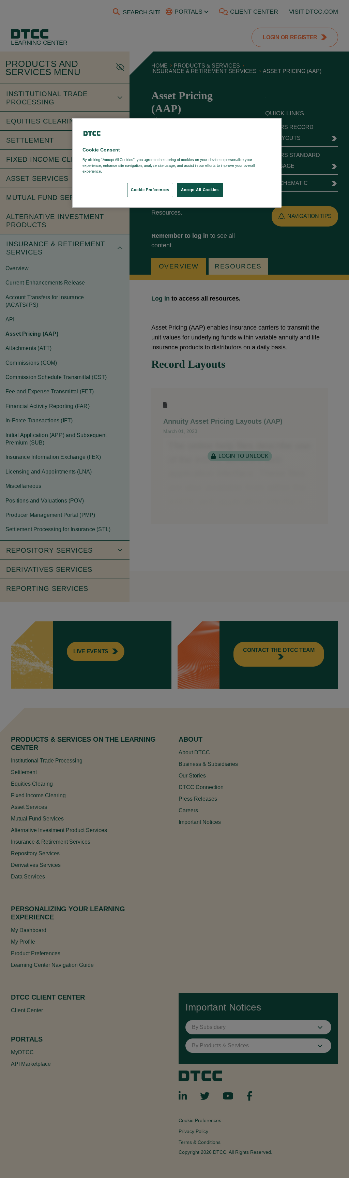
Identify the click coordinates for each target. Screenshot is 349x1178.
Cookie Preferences (150, 190)
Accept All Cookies (199, 190)
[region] (177, 163)
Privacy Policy (117, 171)
